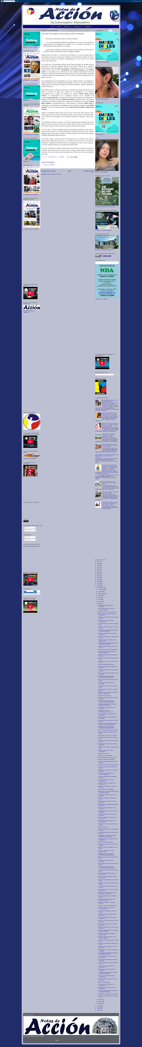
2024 (98, 565)
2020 (98, 573)
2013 (98, 1006)
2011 (98, 1010)
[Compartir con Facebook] (75, 157)
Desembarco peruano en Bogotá (105, 842)
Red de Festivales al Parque (104, 695)
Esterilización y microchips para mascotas (108, 994)
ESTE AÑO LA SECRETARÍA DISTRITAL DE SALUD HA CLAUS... (108, 631)
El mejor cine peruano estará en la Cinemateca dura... (106, 908)
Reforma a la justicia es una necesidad (107, 612)
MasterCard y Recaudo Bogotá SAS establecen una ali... (106, 900)
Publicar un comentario (49, 164)
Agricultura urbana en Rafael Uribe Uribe (107, 905)
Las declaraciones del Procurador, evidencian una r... (106, 780)
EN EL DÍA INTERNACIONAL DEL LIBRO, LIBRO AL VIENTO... (108, 931)
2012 (98, 1008)
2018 (98, 577)
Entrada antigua (89, 171)
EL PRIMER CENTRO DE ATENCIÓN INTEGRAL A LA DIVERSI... (107, 836)
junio (99, 599)
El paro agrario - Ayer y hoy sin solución (107, 735)
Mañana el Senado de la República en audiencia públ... (107, 934)
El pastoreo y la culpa (103, 753)
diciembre (100, 587)
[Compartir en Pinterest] (77, 157)
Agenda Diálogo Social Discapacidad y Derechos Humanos (107, 652)
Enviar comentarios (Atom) (54, 174)
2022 (98, 569)
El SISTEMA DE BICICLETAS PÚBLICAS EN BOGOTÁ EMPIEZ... (108, 991)
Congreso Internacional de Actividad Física (108, 649)
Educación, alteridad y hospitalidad (106, 759)
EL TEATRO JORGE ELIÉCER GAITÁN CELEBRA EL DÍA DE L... (107, 973)
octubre (100, 591)
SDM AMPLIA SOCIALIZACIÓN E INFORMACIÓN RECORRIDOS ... (106, 727)
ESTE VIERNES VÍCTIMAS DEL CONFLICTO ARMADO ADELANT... (107, 867)
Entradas (27, 527)
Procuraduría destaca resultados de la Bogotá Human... (107, 640)
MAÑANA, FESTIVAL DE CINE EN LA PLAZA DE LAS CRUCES (107, 893)
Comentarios (28, 530)
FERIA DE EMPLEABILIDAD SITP (106, 664)
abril (99, 603)
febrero (100, 1001)
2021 (98, 571)
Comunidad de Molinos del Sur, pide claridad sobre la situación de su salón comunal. (110, 445)
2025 (98, 563)
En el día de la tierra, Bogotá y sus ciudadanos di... (106, 985)
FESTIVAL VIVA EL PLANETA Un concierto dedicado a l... (106, 774)
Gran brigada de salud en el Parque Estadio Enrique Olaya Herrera (109, 483)
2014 (98, 586)
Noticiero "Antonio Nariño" (104, 982)
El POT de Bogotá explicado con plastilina (108, 730)
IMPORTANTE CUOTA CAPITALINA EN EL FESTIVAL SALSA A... (108, 792)
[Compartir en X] (74, 157)
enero (99, 1003)
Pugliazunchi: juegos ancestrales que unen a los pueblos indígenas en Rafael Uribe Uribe (110, 425)
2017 (98, 579)
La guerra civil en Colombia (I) (105, 755)
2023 (98, 567)
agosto (100, 595)
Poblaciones (67, 26)
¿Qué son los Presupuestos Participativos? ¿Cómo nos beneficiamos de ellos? (108, 435)
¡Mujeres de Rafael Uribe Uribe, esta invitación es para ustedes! (109, 414)
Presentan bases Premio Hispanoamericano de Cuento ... (106, 711)
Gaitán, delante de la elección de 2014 (107, 757)
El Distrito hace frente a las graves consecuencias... (106, 621)
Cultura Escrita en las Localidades (106, 789)
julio (99, 597)
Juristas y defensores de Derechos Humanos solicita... (106, 609)
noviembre (100, 589)
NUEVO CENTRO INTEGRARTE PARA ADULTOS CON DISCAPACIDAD (107, 724)
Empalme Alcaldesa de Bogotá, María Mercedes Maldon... (107, 937)
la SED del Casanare (103, 827)
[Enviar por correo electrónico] (70, 157)
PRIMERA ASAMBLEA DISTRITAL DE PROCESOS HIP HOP (107, 705)
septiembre (101, 593)
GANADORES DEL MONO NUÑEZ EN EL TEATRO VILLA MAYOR (108, 644)
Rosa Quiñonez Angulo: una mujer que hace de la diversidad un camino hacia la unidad (110, 503)
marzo (99, 999)
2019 (98, 575)
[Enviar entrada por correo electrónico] (67, 156)
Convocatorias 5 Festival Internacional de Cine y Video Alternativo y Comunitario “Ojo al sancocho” (106, 456)
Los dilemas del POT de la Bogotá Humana (108, 764)
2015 (98, 583)
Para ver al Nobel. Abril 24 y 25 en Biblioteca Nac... (106, 851)
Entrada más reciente (48, 171)
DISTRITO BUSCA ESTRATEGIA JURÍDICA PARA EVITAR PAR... (106, 677)
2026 (98, 561)
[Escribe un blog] (72, 157)
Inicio (52, 26)
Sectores (59, 26)
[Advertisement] (31, 256)
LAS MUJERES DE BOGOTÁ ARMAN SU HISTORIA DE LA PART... (108, 953)
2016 (98, 581)
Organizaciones (77, 26)
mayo (99, 601)
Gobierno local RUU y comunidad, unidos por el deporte (110, 492)
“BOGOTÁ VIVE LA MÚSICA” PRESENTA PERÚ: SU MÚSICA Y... (108, 693)
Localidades (87, 26)
